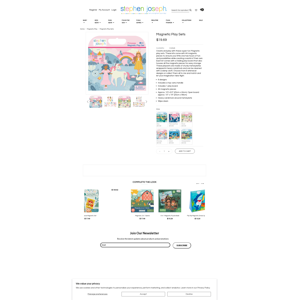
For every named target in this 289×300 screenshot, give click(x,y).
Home (82, 29)
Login (114, 10)
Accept (143, 294)
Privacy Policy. (203, 288)
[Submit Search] (190, 10)
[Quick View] (111, 189)
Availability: (160, 48)
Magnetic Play (92, 29)
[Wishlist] (196, 10)
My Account (104, 10)
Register (93, 10)
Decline (189, 294)
